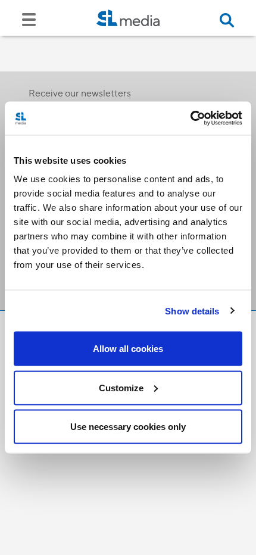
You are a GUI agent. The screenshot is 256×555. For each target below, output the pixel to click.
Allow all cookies (128, 349)
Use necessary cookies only (128, 427)
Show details (192, 310)
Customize (121, 387)
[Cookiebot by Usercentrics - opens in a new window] (190, 118)
